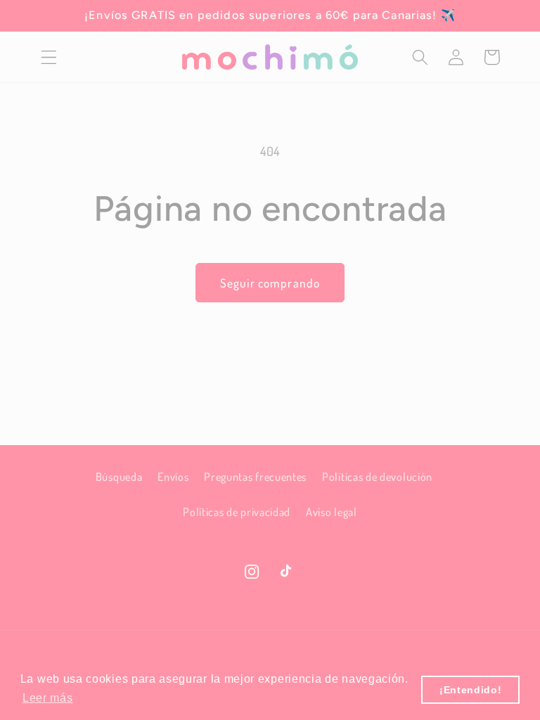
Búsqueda (119, 476)
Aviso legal (331, 511)
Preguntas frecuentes (255, 476)
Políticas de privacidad (236, 511)
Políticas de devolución (377, 476)
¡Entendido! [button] (470, 689)
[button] (49, 57)
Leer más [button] (47, 698)
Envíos (173, 476)
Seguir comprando (270, 282)
